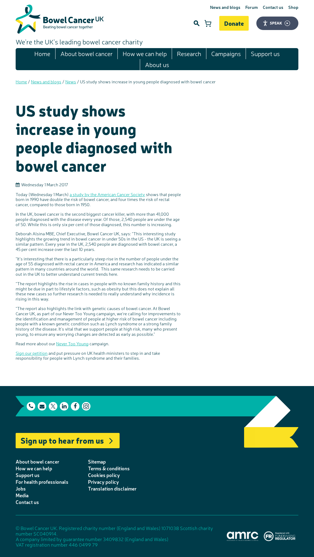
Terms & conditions (109, 468)
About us (157, 64)
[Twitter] (53, 406)
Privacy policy (103, 481)
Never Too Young (72, 343)
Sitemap (97, 461)
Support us (265, 53)
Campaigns (226, 53)
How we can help (145, 53)
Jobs (21, 488)
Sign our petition (32, 353)
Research (189, 53)
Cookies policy (104, 475)
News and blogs (225, 7)
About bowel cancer (86, 53)
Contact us (273, 7)
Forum (251, 7)
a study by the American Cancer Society (107, 194)
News (70, 81)
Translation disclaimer (112, 488)
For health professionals (42, 481)
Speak (276, 23)
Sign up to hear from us (62, 440)
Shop (293, 7)
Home (42, 53)
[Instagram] (86, 406)
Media (22, 495)
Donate (234, 23)
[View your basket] (208, 23)
